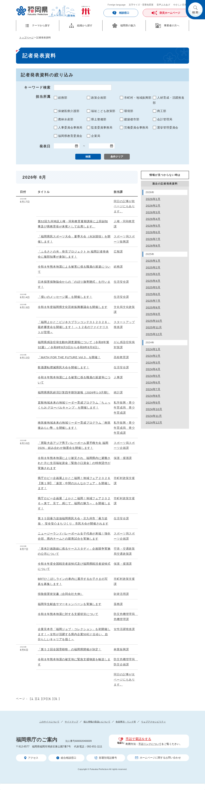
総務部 (62, 97)
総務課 (118, 266)
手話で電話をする (138, 739)
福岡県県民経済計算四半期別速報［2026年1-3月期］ (74, 392)
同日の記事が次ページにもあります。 (124, 679)
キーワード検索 (37, 87)
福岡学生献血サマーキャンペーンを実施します (69, 604)
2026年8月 (153, 245)
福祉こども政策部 (103, 111)
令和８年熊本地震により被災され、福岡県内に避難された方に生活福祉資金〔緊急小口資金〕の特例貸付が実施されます (74, 463)
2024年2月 (153, 355)
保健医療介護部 (68, 111)
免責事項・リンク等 (126, 721)
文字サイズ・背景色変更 (141, 5)
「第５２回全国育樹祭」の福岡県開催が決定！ (69, 649)
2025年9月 (153, 314)
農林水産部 (65, 119)
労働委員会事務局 (136, 127)
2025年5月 (153, 287)
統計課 (118, 392)
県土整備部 (98, 119)
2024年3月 (153, 362)
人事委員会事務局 (70, 127)
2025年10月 (154, 320)
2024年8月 (153, 395)
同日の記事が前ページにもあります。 (124, 206)
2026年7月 (153, 239)
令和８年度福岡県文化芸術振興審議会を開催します (72, 307)
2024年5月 (153, 376)
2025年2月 (153, 267)
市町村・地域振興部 (137, 97)
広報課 (118, 251)
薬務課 (118, 604)
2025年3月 (153, 274)
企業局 (95, 136)
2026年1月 (153, 199)
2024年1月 (153, 349)
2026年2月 (153, 205)
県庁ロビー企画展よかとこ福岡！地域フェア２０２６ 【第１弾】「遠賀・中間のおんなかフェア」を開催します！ (74, 483)
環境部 (128, 111)
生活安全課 (121, 281)
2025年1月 (153, 260)
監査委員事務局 (101, 127)
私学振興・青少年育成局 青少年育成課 (124, 407)
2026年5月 (153, 225)
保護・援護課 (123, 458)
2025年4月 (153, 280)
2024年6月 (153, 382)
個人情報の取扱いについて (96, 721)
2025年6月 (153, 294)
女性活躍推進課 (124, 629)
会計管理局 (164, 119)
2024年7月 (153, 389)
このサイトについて (49, 721)
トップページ (26, 37)
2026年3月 (153, 212)
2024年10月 (154, 409)
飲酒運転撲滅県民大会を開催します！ (63, 367)
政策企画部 (98, 97)
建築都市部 (131, 119)
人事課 (118, 377)
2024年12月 (154, 422)
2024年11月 (154, 416)
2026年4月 (153, 219)
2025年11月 (154, 327)
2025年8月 (153, 307)
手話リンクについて (149, 744)
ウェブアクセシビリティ (153, 721)
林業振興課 (121, 649)
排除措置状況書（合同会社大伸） (60, 594)
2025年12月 (154, 334)
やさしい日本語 (181, 4)
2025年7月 (153, 300)
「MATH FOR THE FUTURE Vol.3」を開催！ (69, 357)
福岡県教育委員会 (70, 136)
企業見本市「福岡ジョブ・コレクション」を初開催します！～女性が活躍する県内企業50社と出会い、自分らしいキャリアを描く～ (74, 634)
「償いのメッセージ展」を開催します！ (65, 297)
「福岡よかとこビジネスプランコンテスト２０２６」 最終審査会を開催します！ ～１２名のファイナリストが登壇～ (74, 327)
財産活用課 (121, 594)
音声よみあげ (163, 4)
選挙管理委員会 (167, 127)
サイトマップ (71, 721)
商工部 (161, 111)
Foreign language (117, 4)
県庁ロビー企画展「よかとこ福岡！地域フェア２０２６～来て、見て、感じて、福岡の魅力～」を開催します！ (74, 503)
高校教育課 (121, 357)
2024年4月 (153, 369)
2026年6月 (153, 232)
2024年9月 (153, 402)
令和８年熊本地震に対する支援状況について (68, 614)
